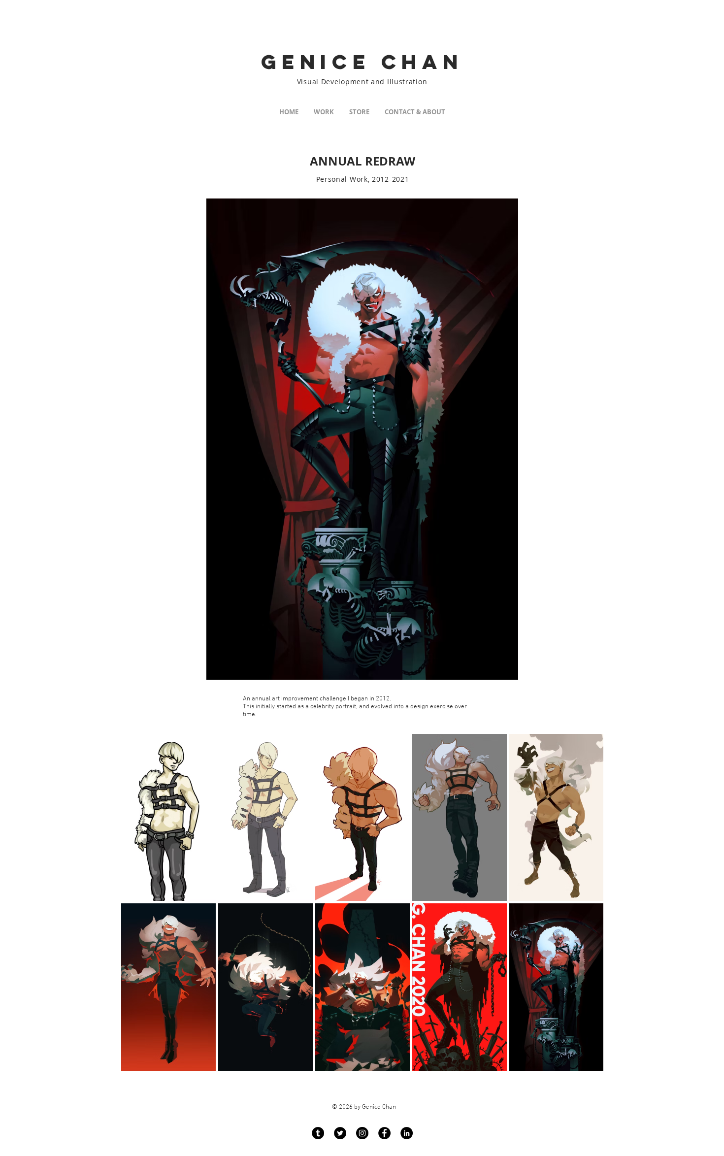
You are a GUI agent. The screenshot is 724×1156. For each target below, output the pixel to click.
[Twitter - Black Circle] (340, 1133)
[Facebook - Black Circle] (384, 1133)
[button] (323, 112)
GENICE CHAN (362, 61)
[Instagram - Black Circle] (362, 1133)
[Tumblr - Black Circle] (318, 1133)
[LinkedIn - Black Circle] (406, 1133)
